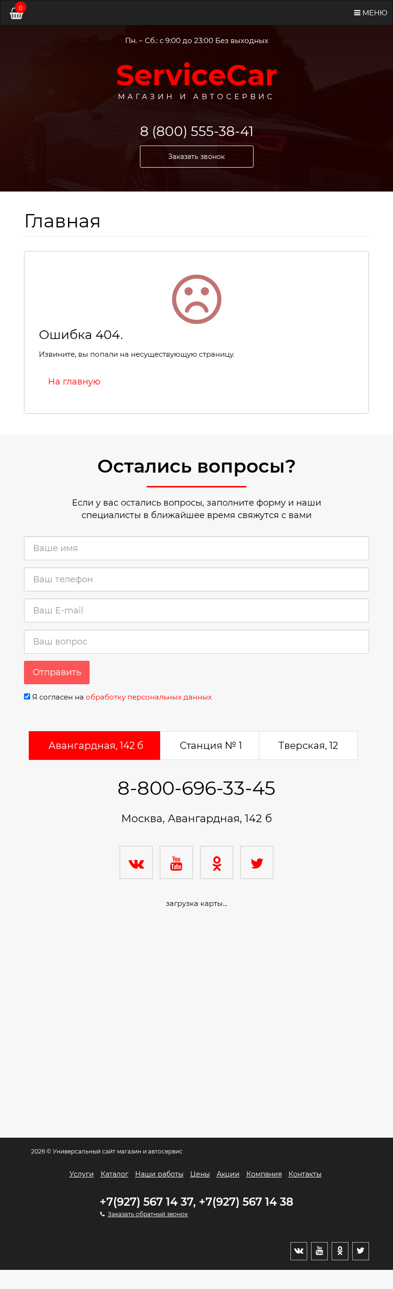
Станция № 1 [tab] (211, 745)
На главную (74, 381)
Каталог (114, 1174)
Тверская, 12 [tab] (308, 745)
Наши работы (159, 1174)
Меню (373, 12)
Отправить (57, 672)
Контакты (305, 1174)
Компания (264, 1174)
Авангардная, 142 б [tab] (95, 745)
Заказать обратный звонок (148, 1214)
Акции (228, 1174)
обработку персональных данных (149, 696)
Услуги (81, 1174)
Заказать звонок (196, 156)
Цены (200, 1174)
